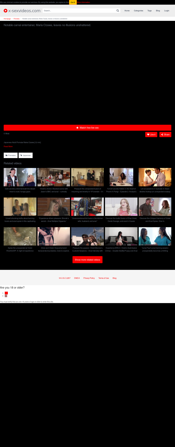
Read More (8, 146)
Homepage (7, 19)
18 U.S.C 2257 (64, 278)
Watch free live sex (89, 127)
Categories (138, 10)
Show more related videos (87, 259)
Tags (150, 10)
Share (166, 134)
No (6, 296)
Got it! (73, 2)
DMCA (77, 278)
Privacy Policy (89, 278)
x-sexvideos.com (23, 10)
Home (127, 10)
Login (166, 10)
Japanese (26, 155)
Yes (6, 293)
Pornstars (17, 19)
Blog (158, 10)
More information (83, 2)
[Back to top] (168, 439)
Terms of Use (103, 278)
